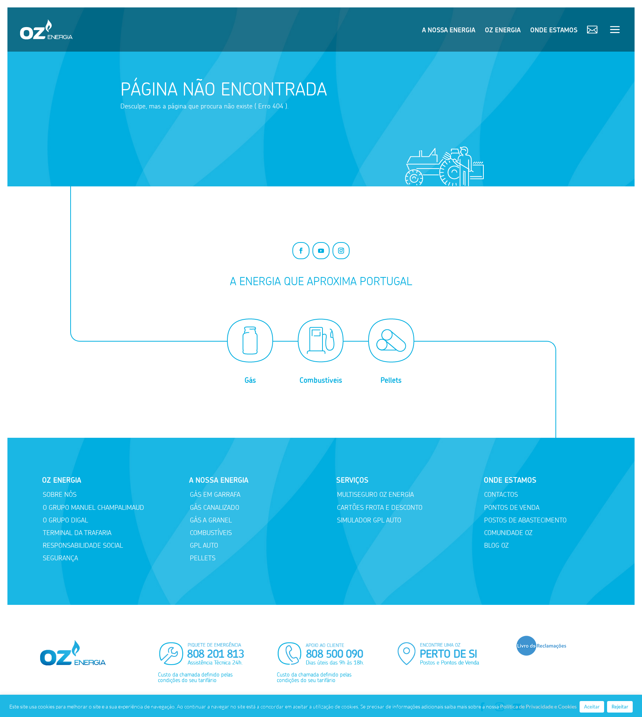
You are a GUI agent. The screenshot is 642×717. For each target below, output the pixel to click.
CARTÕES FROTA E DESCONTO (379, 507)
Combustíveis (320, 380)
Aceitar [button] (592, 707)
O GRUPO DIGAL (65, 520)
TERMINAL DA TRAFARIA (77, 533)
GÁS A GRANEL (211, 520)
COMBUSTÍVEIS (211, 533)
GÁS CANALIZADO (214, 507)
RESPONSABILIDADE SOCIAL (83, 545)
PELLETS (202, 558)
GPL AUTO (204, 545)
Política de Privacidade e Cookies (538, 706)
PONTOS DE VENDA (511, 507)
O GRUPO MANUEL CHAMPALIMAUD (93, 507)
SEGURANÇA (60, 558)
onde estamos (553, 30)
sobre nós (60, 495)
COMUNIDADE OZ (508, 533)
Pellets (391, 380)
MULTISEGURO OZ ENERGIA (375, 495)
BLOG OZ (496, 545)
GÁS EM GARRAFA (215, 495)
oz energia (503, 30)
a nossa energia (448, 30)
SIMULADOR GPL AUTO (369, 520)
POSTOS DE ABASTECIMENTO (525, 520)
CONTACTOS (501, 495)
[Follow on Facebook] (300, 250)
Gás (250, 380)
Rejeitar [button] (620, 707)
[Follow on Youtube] (321, 250)
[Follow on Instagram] (341, 250)
